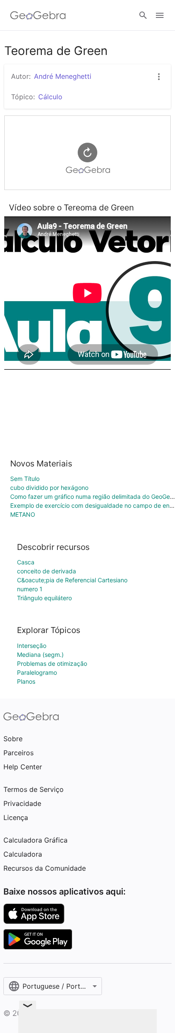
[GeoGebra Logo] (38, 15)
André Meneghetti (62, 76)
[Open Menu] (160, 15)
